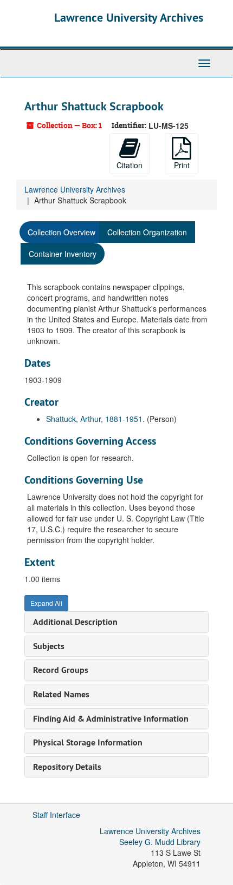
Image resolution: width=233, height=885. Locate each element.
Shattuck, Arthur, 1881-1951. (95, 418)
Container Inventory (62, 253)
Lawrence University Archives (128, 17)
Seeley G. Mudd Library (159, 841)
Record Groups (60, 670)
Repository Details (67, 766)
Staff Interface (56, 814)
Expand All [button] (46, 602)
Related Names (61, 694)
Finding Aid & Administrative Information (111, 718)
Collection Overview (61, 232)
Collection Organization (147, 232)
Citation (129, 165)
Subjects (48, 646)
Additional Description (75, 622)
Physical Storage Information (88, 742)
